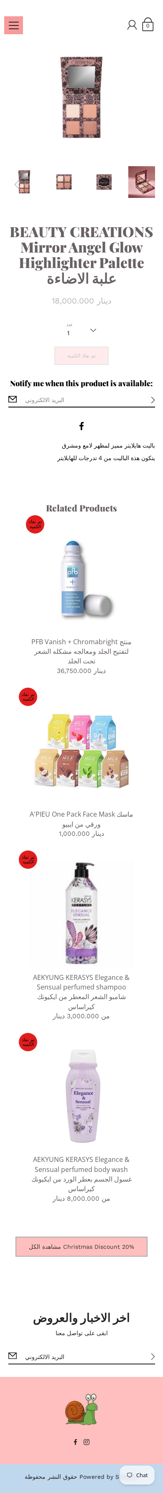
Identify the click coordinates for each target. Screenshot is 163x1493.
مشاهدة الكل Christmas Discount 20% (81, 1246)
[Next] (146, 184)
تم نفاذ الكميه (81, 356)
